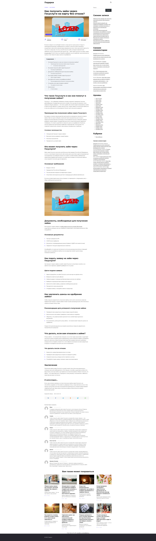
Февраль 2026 (99, 107)
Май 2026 (98, 103)
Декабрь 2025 (99, 110)
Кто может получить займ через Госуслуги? (59, 67)
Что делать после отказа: (56, 85)
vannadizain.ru (85, 532)
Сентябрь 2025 (99, 114)
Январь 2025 (99, 117)
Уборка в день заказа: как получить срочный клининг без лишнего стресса (102, 20)
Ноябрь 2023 (99, 127)
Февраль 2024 (99, 125)
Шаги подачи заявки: (56, 77)
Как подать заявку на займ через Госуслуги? (59, 75)
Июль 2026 (98, 100)
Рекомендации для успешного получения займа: (62, 81)
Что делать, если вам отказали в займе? (58, 83)
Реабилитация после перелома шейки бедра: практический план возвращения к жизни (102, 57)
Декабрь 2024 (99, 119)
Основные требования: (56, 69)
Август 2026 (99, 98)
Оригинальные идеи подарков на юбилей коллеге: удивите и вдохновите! (101, 73)
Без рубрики (48, 34)
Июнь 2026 (98, 101)
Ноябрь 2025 (99, 111)
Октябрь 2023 (99, 129)
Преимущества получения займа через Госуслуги (62, 64)
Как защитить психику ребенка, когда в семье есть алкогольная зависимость (101, 42)
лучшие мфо (47, 53)
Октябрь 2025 (99, 113)
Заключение (51, 87)
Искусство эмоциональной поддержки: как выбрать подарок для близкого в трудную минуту (102, 32)
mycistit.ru (79, 532)
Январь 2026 (99, 108)
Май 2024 (98, 123)
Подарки (49, 2)
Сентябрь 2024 (99, 122)
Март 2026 (98, 105)
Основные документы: (56, 73)
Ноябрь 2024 (99, 120)
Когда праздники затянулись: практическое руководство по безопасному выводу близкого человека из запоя (103, 490)
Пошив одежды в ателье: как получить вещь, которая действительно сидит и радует (104, 518)
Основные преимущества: (59, 65)
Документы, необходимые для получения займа (60, 71)
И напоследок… (54, 88)
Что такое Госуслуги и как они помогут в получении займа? (63, 62)
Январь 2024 (99, 126)
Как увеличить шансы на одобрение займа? (59, 79)
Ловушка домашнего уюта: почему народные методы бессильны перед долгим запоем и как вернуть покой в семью (86, 518)
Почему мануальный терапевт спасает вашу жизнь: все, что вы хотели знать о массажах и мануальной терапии (101, 65)
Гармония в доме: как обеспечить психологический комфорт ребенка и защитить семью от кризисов (68, 518)
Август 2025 (99, 116)
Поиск (95, 7)
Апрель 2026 (99, 104)
